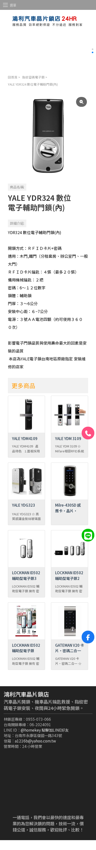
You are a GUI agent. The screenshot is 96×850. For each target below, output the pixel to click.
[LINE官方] (88, 535)
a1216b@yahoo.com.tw (35, 740)
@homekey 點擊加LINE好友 (45, 730)
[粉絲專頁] (88, 637)
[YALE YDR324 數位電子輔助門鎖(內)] (48, 136)
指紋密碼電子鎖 (33, 77)
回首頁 (12, 77)
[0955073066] (88, 433)
